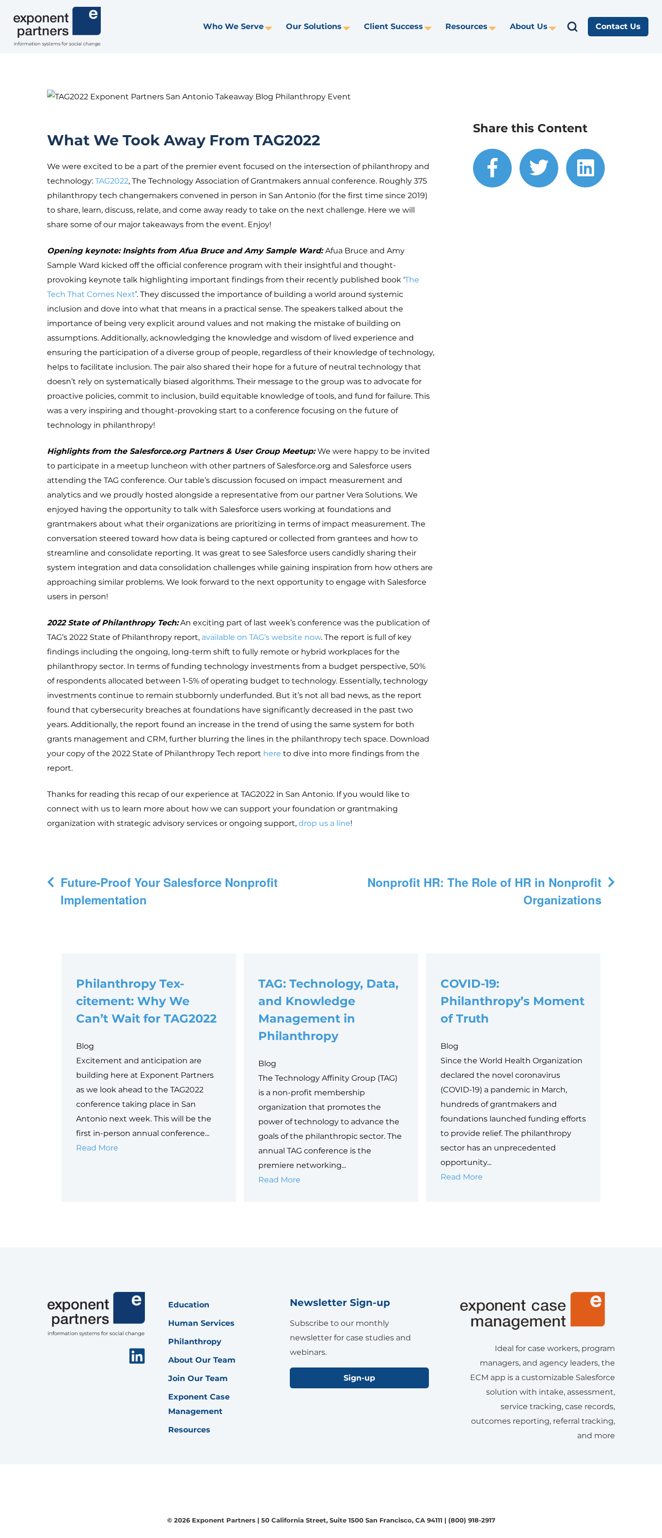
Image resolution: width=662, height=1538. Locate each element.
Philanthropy (194, 1341)
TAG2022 (111, 181)
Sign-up (359, 1378)
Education (188, 1304)
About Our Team (202, 1360)
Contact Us (618, 26)
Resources (466, 26)
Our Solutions (314, 26)
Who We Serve (233, 26)
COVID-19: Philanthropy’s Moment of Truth (512, 1001)
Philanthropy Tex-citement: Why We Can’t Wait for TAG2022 (146, 1001)
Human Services (201, 1323)
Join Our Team (198, 1378)
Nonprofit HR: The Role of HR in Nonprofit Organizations (484, 891)
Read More (97, 1147)
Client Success (393, 26)
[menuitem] (237, 26)
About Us (529, 26)
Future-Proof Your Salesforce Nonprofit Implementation (169, 891)
